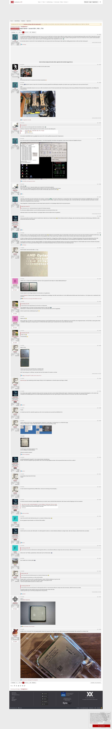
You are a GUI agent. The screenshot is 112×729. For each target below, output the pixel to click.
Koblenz (18, 44)
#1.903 (100, 316)
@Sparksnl (26, 295)
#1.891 (100, 34)
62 (19, 32)
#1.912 (100, 486)
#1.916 (100, 545)
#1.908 (100, 407)
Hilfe (95, 707)
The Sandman (13, 30)
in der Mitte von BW (16, 639)
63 (21, 32)
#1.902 (100, 301)
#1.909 (100, 420)
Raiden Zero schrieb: (24, 206)
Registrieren (29, 20)
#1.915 (100, 528)
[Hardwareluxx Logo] (16, 2)
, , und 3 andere (28, 181)
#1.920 (100, 629)
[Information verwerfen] (100, 24)
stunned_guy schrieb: (25, 547)
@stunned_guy (23, 380)
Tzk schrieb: (23, 125)
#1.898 (100, 216)
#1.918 (100, 571)
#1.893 (100, 82)
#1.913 (100, 499)
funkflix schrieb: (24, 573)
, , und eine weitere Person (31, 375)
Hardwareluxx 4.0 (14, 707)
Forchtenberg (17, 526)
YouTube (45, 696)
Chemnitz (17, 230)
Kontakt (13, 697)
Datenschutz (14, 693)
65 (25, 32)
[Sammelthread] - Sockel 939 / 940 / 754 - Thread (34, 130)
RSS (44, 704)
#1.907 (100, 391)
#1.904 (100, 330)
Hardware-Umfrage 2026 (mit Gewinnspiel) (32, 24)
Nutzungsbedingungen (84, 707)
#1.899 (100, 232)
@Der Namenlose (26, 599)
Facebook (45, 693)
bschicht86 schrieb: (24, 303)
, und (26, 119)
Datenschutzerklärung (94, 723)
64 (23, 32)
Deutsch (20, 707)
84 (30, 32)
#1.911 (100, 474)
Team (13, 698)
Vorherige (13, 32)
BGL (18, 133)
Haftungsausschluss (16, 694)
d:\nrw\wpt (17, 311)
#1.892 (100, 64)
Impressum (14, 692)
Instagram (45, 701)
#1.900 (100, 247)
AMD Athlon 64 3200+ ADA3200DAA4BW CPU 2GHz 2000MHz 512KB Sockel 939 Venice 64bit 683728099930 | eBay (43, 504)
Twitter (44, 698)
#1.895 (100, 138)
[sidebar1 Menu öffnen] (100, 2)
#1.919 (100, 596)
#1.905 (100, 345)
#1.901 (100, 278)
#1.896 (100, 184)
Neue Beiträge (17, 20)
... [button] (28, 32)
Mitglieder (23, 20)
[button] (41, 2)
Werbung (13, 700)
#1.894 (100, 122)
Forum (11, 20)
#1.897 (100, 196)
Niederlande (17, 258)
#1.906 (100, 378)
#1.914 (100, 516)
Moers (18, 607)
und (26, 454)
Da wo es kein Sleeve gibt (15, 77)
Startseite (98, 707)
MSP (18, 568)
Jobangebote (14, 699)
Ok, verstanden (101, 725)
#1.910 (100, 457)
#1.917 (100, 558)
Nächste (33, 32)
